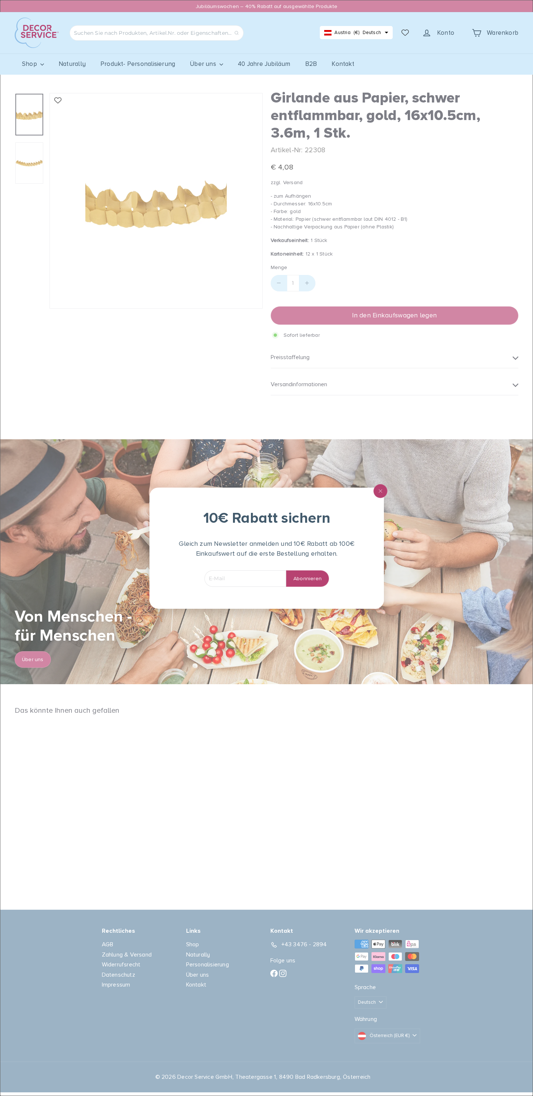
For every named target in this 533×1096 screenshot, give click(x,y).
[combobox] (157, 33)
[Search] (237, 33)
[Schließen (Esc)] (380, 491)
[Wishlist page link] (405, 32)
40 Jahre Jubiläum (264, 64)
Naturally (72, 64)
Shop (30, 64)
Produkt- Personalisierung (137, 64)
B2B (311, 64)
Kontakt (343, 64)
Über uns (204, 64)
